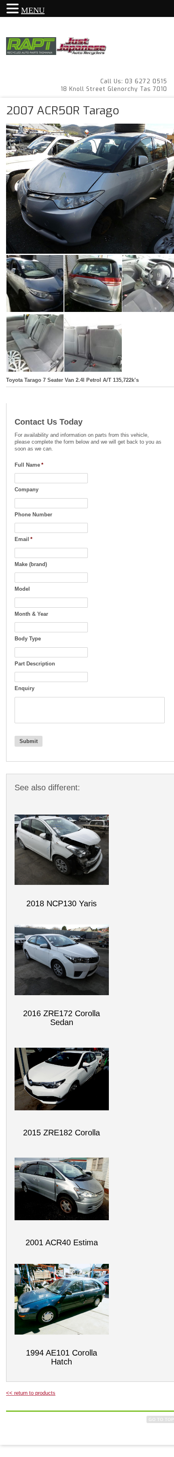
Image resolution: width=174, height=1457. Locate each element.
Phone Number (33, 515)
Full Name (29, 465)
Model (22, 589)
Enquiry (24, 688)
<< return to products (30, 1393)
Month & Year (31, 614)
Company (26, 489)
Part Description (35, 664)
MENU (33, 10)
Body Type (28, 639)
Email (23, 539)
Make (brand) (31, 564)
